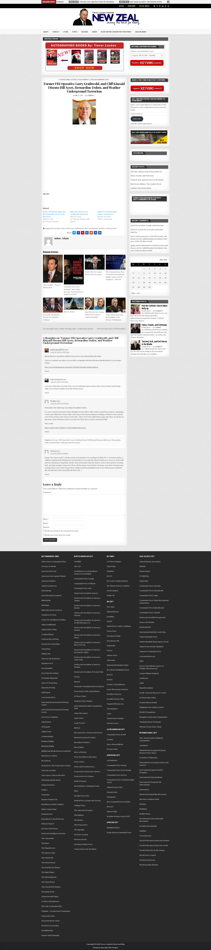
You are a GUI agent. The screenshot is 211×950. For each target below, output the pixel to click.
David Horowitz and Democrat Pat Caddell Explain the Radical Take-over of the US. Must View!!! (149, 238)
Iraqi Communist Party (148, 637)
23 (150, 282)
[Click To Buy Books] (84, 70)
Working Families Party (83, 844)
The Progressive (80, 825)
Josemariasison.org (147, 656)
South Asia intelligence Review (53, 833)
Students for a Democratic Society (87, 801)
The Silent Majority (49, 877)
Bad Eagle (45, 605)
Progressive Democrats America (87, 771)
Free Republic (47, 668)
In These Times (80, 696)
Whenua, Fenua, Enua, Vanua (150, 727)
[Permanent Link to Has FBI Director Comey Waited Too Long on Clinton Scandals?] (95, 304)
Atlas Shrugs (46, 591)
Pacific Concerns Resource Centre (152, 693)
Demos (77, 677)
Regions (84, 32)
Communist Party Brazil (116, 735)
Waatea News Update (115, 718)
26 (165, 282)
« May (133, 293)
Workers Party (113, 723)
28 (139, 287)
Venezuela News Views (50, 921)
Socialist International (148, 826)
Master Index (140, 32)
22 (144, 282)
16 (149, 278)
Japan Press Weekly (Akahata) (151, 647)
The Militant (79, 815)
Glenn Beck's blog (48, 688)
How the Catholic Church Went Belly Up (146, 172)
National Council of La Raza (84, 737)
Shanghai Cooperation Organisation (153, 717)
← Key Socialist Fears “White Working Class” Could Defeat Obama (67, 329)
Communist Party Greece (117, 775)
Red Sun (142, 804)
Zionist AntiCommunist (50, 935)
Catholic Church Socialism (141, 188)
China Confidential (48, 625)
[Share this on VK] (99, 232)
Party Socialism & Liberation (85, 757)
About (45, 32)
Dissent (77, 682)
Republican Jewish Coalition (52, 804)
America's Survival (48, 571)
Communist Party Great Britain (119, 770)
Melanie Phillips (47, 741)
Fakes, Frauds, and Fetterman (142, 176)
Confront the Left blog (50, 639)
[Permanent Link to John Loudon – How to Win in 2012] (53, 268)
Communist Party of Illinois (84, 583)
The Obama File (47, 858)
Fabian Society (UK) (114, 787)
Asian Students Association (149, 562)
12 (165, 273)
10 (155, 273)
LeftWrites (143, 678)
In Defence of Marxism (148, 758)
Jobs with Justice (81, 713)
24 (155, 282)
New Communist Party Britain (118, 802)
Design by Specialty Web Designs (105, 948)
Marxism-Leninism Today (149, 799)
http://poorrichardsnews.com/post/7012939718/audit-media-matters (71, 367)
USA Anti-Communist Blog (51, 906)
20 (133, 282)
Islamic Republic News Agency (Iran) (153, 642)
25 (160, 282)
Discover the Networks (50, 659)
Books (121, 6)
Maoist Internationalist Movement (152, 794)
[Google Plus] (160, 6)
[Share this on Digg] (95, 232)
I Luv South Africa (48, 697)
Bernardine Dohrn (58, 228)
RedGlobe (143, 809)
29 (144, 287)
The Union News (47, 882)
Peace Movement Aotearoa (117, 689)
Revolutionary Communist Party (86, 786)
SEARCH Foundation (147, 712)
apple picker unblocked (140, 245)
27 (133, 287)
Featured (74, 80)
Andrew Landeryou (49, 586)
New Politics (79, 747)
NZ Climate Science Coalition (118, 586)
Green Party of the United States (87, 691)
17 (155, 278)
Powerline (45, 795)
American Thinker (48, 581)
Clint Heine (111, 566)
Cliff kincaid (79, 228)
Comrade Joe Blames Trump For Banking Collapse (51, 317)
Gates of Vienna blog (49, 683)
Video (107, 80)
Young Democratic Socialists (85, 849)
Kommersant (112, 792)
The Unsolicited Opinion (50, 887)
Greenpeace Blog (113, 636)
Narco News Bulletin (115, 744)
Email (46, 523)
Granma (110, 739)
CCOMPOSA (144, 576)
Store (65, 32)
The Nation (78, 820)
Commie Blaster (47, 634)
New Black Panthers (82, 742)
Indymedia (111, 646)
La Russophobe (47, 736)
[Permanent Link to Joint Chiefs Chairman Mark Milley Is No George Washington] (116, 305)
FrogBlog (110, 617)
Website (46, 527)
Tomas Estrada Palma (49, 896)
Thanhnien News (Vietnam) (150, 722)
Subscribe (131, 6)
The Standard (112, 709)
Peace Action (79, 762)
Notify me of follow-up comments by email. (62, 531)
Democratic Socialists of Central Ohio (88, 672)
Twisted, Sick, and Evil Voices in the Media (147, 180)
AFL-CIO (77, 566)
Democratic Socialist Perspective (152, 617)
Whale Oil (110, 595)
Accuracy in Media (48, 566)
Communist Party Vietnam (149, 613)
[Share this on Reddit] (91, 232)
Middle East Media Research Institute (56, 751)
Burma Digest (144, 571)
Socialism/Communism (97, 80)
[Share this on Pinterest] (82, 232)
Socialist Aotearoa (114, 694)
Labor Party (79, 718)
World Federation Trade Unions (151, 850)
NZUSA (110, 680)
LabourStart (144, 790)
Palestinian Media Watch (51, 780)
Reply (47, 371)
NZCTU (110, 675)
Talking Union (79, 805)
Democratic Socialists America (86, 593)
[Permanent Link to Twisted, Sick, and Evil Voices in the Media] (135, 345)
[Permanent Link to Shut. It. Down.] (74, 303)
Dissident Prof (47, 663)
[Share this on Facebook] (78, 232)
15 (144, 278)
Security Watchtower (49, 829)
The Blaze (45, 843)
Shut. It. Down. (69, 312)
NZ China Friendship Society (118, 670)
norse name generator (139, 236)
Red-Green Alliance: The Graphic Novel (146, 184)
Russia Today (112, 811)
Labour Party (112, 655)
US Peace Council (81, 835)
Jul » (138, 293)
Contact (55, 32)
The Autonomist (47, 838)
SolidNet (142, 831)
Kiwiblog (110, 571)
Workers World (80, 839)
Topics (75, 32)
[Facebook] (157, 6)
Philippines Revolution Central (151, 707)
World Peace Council (147, 855)
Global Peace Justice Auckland (119, 626)
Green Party (111, 631)
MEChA (77, 728)
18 (160, 278)
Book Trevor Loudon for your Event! (116, 32)
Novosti (110, 807)
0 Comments (159, 311)
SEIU (76, 791)
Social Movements (83, 80)
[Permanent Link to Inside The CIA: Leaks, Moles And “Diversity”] (95, 262)
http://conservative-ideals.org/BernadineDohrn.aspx (65, 428)
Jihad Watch (46, 722)
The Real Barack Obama (50, 867)
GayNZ (109, 621)
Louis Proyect (79, 723)
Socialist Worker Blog (115, 699)
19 (165, 278)
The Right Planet (47, 872)
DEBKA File (45, 654)
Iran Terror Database (49, 717)
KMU (141, 661)
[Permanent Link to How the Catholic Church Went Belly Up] (135, 309)
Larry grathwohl (91, 228)
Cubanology (46, 649)
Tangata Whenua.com (115, 704)
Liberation (111, 660)
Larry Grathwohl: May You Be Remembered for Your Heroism (54, 214)
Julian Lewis (46, 731)
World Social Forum (147, 860)
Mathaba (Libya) (113, 828)
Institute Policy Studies (83, 701)
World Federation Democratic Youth (153, 845)
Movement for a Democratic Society (88, 733)
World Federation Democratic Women (154, 840)
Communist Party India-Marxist (151, 608)
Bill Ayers (70, 228)
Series (94, 32)
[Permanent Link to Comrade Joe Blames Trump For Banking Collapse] (53, 305)
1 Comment (157, 327)
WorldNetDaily (47, 930)
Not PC (109, 576)
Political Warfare (48, 785)
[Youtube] (163, 6)
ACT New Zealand (114, 562)
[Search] (168, 6)
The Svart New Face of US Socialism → (112, 329)
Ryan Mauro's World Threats (52, 819)
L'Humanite (111, 797)
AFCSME (77, 562)
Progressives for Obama (83, 776)
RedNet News (144, 814)
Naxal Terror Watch (49, 756)
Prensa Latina (112, 749)
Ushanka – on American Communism (55, 911)
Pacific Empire (112, 591)
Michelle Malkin (47, 746)
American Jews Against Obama (53, 576)
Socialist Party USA (81, 796)
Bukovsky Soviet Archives (51, 610)
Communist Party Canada (84, 579)
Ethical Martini (112, 612)
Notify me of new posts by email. (57, 535)
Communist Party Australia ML (151, 591)
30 (149, 287)
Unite (109, 714)
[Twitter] (154, 6)
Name (46, 519)
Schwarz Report (47, 824)
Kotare (109, 650)
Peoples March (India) (148, 702)
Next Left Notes (80, 752)
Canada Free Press (48, 615)
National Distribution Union (117, 665)
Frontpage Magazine (49, 678)
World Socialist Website (148, 865)
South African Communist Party (119, 832)
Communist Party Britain (116, 765)
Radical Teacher (80, 781)
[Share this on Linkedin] (87, 232)
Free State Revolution (49, 673)
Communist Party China (148, 595)
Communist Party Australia (150, 586)
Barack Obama (65, 80)
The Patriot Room (48, 863)
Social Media (144, 6)
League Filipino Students (149, 673)
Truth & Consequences (50, 901)
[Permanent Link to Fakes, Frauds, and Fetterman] (135, 328)
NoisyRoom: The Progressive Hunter (56, 766)
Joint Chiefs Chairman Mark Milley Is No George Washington (114, 317)
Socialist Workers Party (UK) (118, 816)
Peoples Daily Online (147, 698)
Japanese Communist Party (150, 651)
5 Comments (90, 95)
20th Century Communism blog (53, 562)
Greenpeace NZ (113, 641)
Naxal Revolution (146, 688)
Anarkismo (143, 745)
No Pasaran (45, 761)
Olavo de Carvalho (48, 770)
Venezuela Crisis (48, 916)
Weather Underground (107, 228)
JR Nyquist (45, 727)
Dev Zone (110, 607)
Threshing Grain (47, 892)
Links (141, 683)
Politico (44, 790)
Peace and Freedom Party (84, 767)
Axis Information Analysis (51, 595)
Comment (47, 492)
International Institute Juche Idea (152, 632)
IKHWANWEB (145, 627)
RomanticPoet (46, 814)
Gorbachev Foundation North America (89, 686)
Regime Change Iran (49, 799)
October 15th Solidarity (116, 684)
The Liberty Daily (48, 853)
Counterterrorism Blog (50, 644)
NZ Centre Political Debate (117, 581)
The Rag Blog (79, 830)
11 (160, 273)
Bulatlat (142, 566)
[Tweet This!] (74, 232)
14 (139, 278)
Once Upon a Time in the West (53, 775)
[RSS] (165, 6)
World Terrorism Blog (50, 926)
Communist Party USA (83, 588)
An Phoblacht (112, 760)
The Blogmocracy (48, 848)
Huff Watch (45, 692)
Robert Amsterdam (48, 809)
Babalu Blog (46, 600)
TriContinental (145, 836)
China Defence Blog (49, 629)
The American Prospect (83, 810)
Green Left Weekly (146, 622)
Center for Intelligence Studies (53, 620)
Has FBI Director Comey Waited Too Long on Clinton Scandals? (94, 314)
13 (133, 278)
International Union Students (150, 777)
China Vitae (143, 581)
